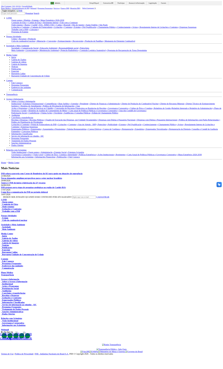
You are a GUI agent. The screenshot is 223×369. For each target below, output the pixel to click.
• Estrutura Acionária (75, 152)
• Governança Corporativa (117, 108)
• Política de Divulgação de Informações (58, 106)
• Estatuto (35, 20)
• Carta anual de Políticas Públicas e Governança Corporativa (92, 111)
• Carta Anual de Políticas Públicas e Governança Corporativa (151, 155)
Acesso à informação (136, 3)
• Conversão (51, 41)
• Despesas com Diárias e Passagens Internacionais (156, 120)
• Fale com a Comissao (68, 22)
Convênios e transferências (22, 117)
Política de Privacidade (24, 354)
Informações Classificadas (22, 134)
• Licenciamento (31, 50)
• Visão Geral (37, 155)
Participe (121, 3)
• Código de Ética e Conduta (140, 108)
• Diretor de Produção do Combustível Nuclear (139, 104)
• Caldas (58, 25)
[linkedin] (21, 335)
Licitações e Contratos (20, 27)
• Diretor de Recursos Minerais (171, 104)
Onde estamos (17, 25)
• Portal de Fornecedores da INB (43, 124)
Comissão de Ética (18, 22)
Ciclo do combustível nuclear (23, 41)
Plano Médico (6, 8)
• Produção (31, 39)
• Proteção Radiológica (68, 50)
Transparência (12, 94)
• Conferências (33, 113)
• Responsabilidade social (68, 48)
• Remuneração (127, 129)
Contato (9, 80)
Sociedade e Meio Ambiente (17, 46)
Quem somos (16, 20)
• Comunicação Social (29, 48)
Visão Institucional (18, 152)
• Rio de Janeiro (77, 25)
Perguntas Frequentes (45, 8)
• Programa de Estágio (25, 30)
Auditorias (15, 115)
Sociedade (15, 48)
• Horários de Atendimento (30, 106)
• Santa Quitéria (91, 25)
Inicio (13, 57)
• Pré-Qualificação (88, 27)
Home (3, 163)
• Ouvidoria (57, 113)
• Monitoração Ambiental (48, 50)
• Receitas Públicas (36, 120)
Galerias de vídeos (18, 62)
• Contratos (67, 27)
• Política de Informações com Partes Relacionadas (198, 120)
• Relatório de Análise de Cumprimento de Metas (47, 111)
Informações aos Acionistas (22, 157)
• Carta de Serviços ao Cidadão (40, 108)
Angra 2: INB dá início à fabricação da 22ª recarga (23, 183)
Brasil (57, 3)
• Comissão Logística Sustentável (92, 50)
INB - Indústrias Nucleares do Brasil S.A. (52, 354)
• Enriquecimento (64, 41)
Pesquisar (29, 13)
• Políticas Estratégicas (87, 155)
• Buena (26, 25)
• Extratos (77, 27)
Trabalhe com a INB (19, 29)
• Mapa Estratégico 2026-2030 (51, 20)
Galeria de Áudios (18, 60)
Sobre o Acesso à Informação (23, 101)
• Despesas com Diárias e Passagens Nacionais (116, 120)
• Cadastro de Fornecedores (41, 27)
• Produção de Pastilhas (93, 41)
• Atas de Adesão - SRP (86, 124)
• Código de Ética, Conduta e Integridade (60, 155)
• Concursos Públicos (29, 131)
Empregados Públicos (20, 129)
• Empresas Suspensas (187, 27)
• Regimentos (119, 155)
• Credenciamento (123, 27)
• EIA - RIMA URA (46, 25)
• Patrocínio (101, 124)
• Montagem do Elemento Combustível (119, 41)
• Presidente (83, 104)
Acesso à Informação (14, 99)
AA (17, 6)
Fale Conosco (17, 83)
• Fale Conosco (73, 157)
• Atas (77, 106)
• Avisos (134, 27)
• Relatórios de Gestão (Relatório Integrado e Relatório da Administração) (182, 108)
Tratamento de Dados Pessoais (23, 141)
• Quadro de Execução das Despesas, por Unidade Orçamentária (70, 120)
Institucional (16, 104)
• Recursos (22, 39)
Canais (163, 3)
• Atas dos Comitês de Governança (132, 111)
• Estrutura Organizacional (32, 104)
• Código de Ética (34, 22)
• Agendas (74, 104)
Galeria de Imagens (19, 64)
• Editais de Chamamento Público (104, 113)
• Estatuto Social (59, 152)
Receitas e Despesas (19, 120)
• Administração (46, 152)
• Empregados (35, 129)
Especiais (15, 71)
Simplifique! (94, 3)
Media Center (11, 55)
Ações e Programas (19, 108)
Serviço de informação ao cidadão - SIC (27, 136)
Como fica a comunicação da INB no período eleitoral (24, 192)
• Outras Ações (46, 113)
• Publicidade (112, 124)
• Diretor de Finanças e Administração (104, 104)
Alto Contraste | (6, 6)
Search (36, 13)
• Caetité (33, 25)
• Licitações (57, 27)
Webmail (33, 8)
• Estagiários (139, 129)
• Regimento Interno (50, 22)
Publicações (16, 69)
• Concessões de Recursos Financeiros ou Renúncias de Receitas (80, 108)
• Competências (50, 104)
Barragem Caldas (18, 73)
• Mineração (41, 41)
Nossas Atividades (13, 36)
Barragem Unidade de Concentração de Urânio (30, 76)
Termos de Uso (7, 354)
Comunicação (17, 90)
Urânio (14, 39)
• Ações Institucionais (105, 155)
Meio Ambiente (17, 50)
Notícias (14, 67)
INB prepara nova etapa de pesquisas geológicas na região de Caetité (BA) (33, 187)
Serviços (57, 8)
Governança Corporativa (21, 155)
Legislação (153, 3)
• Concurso (33, 29)
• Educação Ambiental (48, 48)
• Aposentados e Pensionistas (53, 129)
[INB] (19, 11)
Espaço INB (65, 8)
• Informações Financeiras (44, 157)
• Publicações (61, 157)
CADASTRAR (102, 197)
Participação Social (19, 113)
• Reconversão (77, 41)
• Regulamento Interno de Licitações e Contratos (158, 27)
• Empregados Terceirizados (156, 129)
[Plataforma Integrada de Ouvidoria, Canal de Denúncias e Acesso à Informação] (84, 351)
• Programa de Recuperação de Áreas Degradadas (126, 50)
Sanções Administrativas (21, 143)
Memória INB (75, 8)
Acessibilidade (27, 6)
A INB (9, 18)
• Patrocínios (84, 48)
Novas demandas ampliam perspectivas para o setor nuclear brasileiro (31, 178)
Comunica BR (108, 3)
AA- (19, 6)
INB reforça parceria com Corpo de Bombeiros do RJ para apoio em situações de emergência (41, 173)
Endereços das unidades (21, 87)
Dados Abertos (17, 145)
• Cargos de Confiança (111, 129)
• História (26, 20)
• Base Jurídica (63, 104)
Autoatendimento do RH (20, 8)
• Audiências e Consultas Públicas (76, 113)
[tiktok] (27, 335)
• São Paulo (103, 25)
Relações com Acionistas (16, 150)
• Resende (66, 25)
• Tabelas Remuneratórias (76, 129)
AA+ (13, 6)
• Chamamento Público (106, 27)
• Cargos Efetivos (94, 129)
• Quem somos (33, 152)
